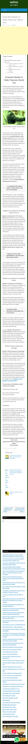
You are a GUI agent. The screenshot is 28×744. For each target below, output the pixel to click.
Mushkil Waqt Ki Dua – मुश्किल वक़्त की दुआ (13, 627)
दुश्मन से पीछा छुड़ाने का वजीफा (9, 695)
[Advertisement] (14, 40)
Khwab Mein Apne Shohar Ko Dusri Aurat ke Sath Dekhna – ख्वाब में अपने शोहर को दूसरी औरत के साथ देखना (16, 472)
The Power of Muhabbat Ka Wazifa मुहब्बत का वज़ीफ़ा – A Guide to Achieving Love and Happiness (14, 572)
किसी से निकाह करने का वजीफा (9, 707)
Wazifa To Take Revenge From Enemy (8, 509)
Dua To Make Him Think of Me (10, 651)
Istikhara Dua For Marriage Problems (12, 649)
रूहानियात (14, 2)
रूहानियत (14, 25)
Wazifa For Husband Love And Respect (13, 647)
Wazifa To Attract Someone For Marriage (15, 70)
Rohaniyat (14, 448)
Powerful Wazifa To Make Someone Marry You (12, 61)
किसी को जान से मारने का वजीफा (9, 711)
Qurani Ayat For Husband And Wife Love (13, 686)
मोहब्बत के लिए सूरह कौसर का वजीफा (10, 698)
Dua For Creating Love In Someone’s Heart (19, 509)
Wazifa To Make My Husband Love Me (12, 673)
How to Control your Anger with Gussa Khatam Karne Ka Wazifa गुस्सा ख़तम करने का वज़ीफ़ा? (13, 578)
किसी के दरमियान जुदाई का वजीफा (10, 709)
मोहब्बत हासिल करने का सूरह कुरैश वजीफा (11, 693)
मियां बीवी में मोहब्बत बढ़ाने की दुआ (9, 705)
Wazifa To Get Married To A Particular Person (16, 67)
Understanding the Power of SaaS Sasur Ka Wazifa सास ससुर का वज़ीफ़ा (15, 457)
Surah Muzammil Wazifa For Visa (11, 688)
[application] (14, 731)
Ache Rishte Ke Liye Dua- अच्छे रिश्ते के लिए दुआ (14, 624)
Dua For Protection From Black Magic (12, 675)
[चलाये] (4, 736)
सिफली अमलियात (6, 700)
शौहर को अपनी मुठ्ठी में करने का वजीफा (10, 716)
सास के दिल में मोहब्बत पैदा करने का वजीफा (11, 691)
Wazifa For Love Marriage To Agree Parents (14, 684)
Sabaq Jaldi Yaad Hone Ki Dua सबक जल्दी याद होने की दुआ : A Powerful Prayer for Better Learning (14, 600)
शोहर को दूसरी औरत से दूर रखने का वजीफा (11, 702)
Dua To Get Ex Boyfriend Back (10, 677)
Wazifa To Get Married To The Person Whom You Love (16, 64)
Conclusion (11, 72)
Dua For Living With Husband (10, 654)
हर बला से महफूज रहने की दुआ (9, 714)
